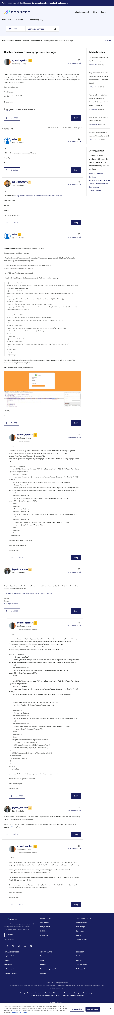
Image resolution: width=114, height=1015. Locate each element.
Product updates (81, 940)
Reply (75, 117)
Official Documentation (98, 183)
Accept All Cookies (92, 1009)
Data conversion (9, 969)
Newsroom (43, 973)
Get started (36, 3)
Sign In (104, 12)
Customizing (9, 102)
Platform (18, 41)
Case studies (44, 922)
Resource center (81, 922)
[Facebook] (7, 946)
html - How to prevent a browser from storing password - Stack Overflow (28, 593)
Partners (43, 964)
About (42, 960)
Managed (7, 960)
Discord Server (95, 190)
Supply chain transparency (83, 993)
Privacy (22, 993)
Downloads (80, 931)
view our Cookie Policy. (19, 1013)
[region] (57, 1009)
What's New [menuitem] (6, 19)
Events (78, 956)
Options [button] (108, 41)
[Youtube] (30, 946)
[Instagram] (19, 946)
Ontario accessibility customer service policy (45, 995)
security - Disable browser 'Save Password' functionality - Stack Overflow (38, 196)
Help (95, 12)
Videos (78, 935)
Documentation (81, 964)
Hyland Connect (7, 41)
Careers (42, 956)
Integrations (44, 935)
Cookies (30, 993)
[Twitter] (13, 946)
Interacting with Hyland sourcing (73, 995)
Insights (43, 931)
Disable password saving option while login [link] (58, 41)
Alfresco (26, 41)
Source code (94, 187)
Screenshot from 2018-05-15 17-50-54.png (20, 109)
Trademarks (68, 993)
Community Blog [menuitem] (36, 19)
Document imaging (10, 973)
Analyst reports (45, 927)
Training (79, 960)
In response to (24, 441)
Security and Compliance (53, 993)
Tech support (80, 969)
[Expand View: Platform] (24, 19)
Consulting (8, 964)
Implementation (9, 956)
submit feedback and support (55, 3)
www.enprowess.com (11, 604)
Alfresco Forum (36, 41)
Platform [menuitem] (19, 19)
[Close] (110, 1008)
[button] (6, 117)
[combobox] (42, 29)
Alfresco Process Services (99, 180)
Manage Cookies (77, 1009)
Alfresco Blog (93, 65)
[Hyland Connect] (17, 12)
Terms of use (39, 993)
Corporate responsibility (48, 969)
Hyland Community (82, 12)
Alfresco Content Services (18, 96)
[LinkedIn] (24, 946)
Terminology (80, 927)
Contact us (9, 935)
